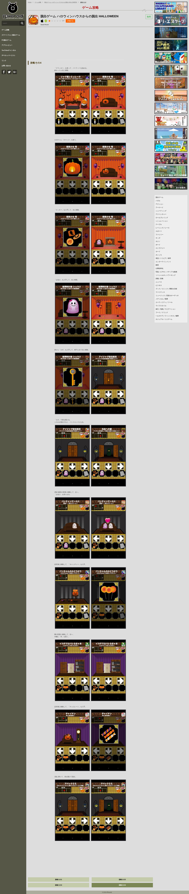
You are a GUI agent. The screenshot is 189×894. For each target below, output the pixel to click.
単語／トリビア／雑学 (163, 258)
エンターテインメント (163, 261)
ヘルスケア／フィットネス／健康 (167, 316)
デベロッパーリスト (8, 55)
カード (158, 251)
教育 (157, 265)
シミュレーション (162, 221)
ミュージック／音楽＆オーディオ (167, 295)
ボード (158, 245)
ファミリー (159, 234)
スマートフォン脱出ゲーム (11, 35)
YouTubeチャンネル (9, 50)
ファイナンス (160, 292)
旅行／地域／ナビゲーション (166, 309)
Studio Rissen (44, 24)
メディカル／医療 (162, 299)
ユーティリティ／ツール (164, 302)
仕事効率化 (159, 268)
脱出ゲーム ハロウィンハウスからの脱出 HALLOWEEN (60, 2)
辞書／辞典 (159, 278)
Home (30, 2)
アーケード (159, 207)
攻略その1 (58, 879)
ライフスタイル (161, 306)
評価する (70, 21)
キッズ (158, 238)
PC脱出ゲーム (6, 40)
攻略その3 (58, 885)
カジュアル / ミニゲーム (164, 319)
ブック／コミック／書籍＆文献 (166, 289)
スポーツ (159, 231)
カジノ (158, 241)
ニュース (159, 282)
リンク (4, 60)
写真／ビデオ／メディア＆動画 (166, 272)
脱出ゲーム (159, 197)
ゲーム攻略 (5, 30)
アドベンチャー (161, 214)
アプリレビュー (7, 45)
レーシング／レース (162, 228)
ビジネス (159, 285)
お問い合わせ (6, 66)
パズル (158, 201)
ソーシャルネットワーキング (166, 275)
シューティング (161, 211)
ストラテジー (160, 248)
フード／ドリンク (162, 312)
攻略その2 (122, 879)
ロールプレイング (162, 217)
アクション (159, 204)
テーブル (159, 224)
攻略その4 (83, 2)
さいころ (159, 255)
